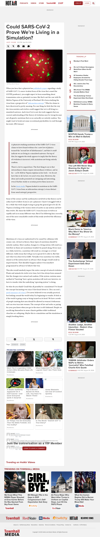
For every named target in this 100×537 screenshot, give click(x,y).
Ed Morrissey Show (25, 525)
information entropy (36, 103)
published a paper (40, 88)
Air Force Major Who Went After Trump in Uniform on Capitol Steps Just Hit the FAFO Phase (60, 500)
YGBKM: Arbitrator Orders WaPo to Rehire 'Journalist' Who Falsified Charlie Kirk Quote (81, 364)
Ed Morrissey (72, 237)
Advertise (41, 525)
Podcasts (24, 3)
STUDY (23, 344)
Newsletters (34, 525)
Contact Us (68, 525)
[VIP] (62, 3)
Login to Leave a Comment (34, 448)
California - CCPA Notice (80, 525)
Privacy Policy (60, 525)
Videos (33, 3)
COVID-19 (15, 344)
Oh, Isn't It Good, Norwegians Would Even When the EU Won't (84, 69)
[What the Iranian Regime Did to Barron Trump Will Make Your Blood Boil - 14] (85, 482)
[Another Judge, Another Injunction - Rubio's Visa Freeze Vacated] (81, 314)
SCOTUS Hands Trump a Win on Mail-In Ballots (80, 135)
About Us (16, 525)
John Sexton (72, 173)
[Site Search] (93, 3)
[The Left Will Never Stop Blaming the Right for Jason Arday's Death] (81, 155)
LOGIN (87, 3)
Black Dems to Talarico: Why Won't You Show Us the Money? (80, 231)
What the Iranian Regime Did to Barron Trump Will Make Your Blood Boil (84, 498)
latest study (20, 186)
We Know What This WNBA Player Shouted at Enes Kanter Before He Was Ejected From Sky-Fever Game (14, 500)
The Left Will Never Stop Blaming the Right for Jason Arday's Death (80, 168)
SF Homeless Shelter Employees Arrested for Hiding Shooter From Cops (83, 77)
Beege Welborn (73, 139)
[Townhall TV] (52, 3)
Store (41, 3)
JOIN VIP (78, 3)
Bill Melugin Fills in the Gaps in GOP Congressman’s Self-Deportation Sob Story (38, 498)
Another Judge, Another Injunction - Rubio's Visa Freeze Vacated (80, 327)
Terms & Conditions (50, 525)
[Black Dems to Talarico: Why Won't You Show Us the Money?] (81, 218)
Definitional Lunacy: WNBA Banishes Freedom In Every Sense (83, 104)
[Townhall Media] (11, 532)
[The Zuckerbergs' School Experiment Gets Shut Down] (81, 251)
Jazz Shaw (11, 42)
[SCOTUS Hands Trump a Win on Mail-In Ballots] (81, 123)
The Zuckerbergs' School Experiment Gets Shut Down (80, 263)
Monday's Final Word (81, 61)
